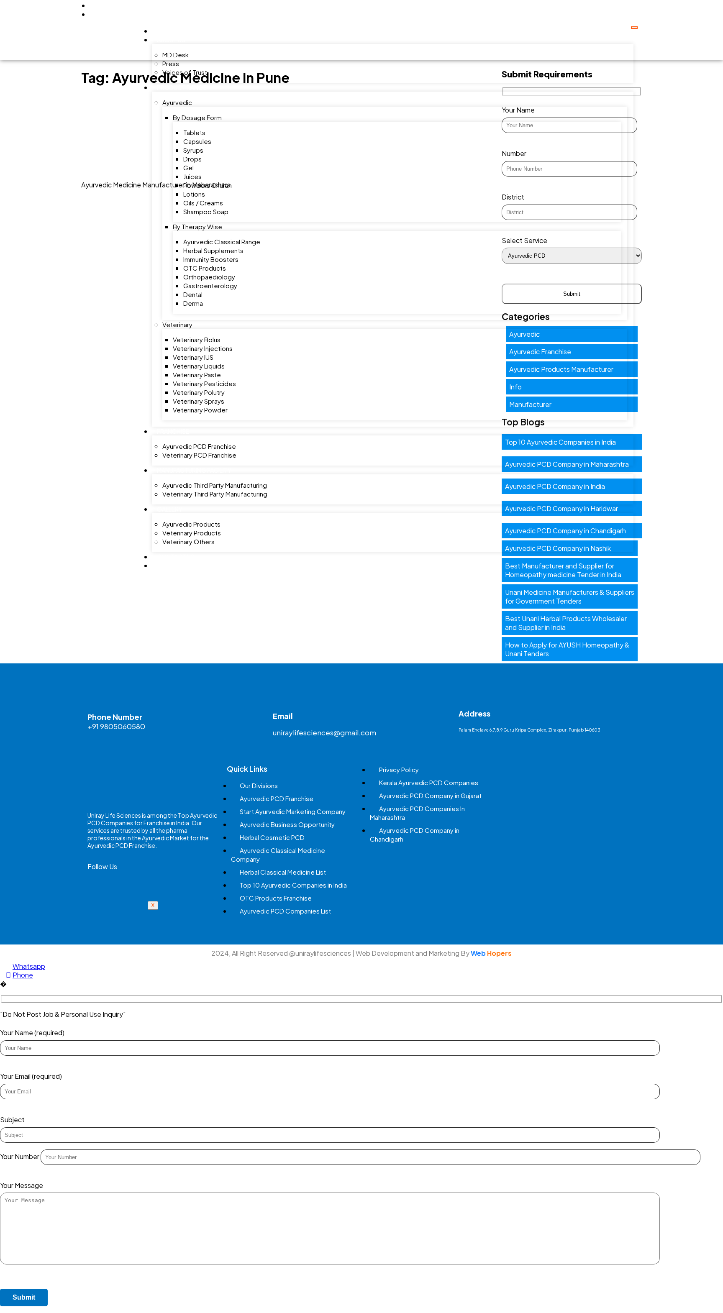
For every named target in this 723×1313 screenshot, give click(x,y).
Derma (193, 303)
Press (170, 63)
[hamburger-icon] (634, 27)
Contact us (176, 557)
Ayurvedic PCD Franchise (199, 446)
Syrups (193, 150)
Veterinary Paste (197, 375)
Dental (193, 294)
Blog (165, 565)
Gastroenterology (210, 285)
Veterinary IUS (193, 357)
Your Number (20, 1156)
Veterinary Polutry (199, 392)
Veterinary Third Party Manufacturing (214, 494)
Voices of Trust (184, 72)
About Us (171, 40)
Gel (188, 167)
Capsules (197, 141)
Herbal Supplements (213, 250)
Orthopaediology (209, 277)
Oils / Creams (203, 203)
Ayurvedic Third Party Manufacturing (214, 485)
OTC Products (204, 268)
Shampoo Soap (205, 211)
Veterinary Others (188, 541)
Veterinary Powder (200, 410)
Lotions (194, 194)
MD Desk (175, 55)
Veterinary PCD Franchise (199, 455)
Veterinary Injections (203, 348)
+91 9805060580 (116, 726)
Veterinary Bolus (196, 339)
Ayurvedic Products (191, 524)
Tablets (194, 132)
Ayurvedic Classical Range (221, 242)
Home (165, 31)
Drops (192, 159)
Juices (192, 176)
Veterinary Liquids (199, 366)
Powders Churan (207, 185)
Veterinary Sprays (198, 401)
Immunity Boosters (210, 259)
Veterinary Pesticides (204, 383)
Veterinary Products (191, 533)
